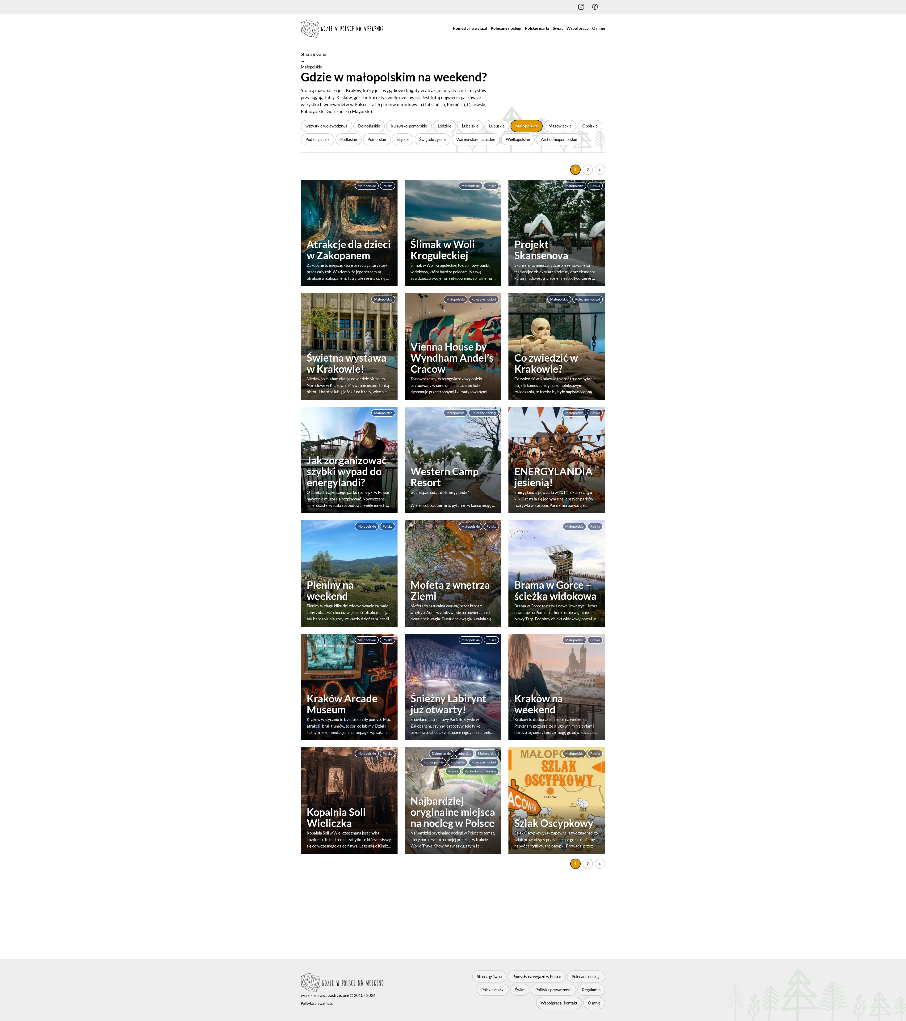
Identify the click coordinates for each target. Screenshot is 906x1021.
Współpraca (577, 28)
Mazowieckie (560, 125)
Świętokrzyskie (432, 139)
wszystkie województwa (327, 125)
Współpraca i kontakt (559, 1003)
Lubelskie (470, 125)
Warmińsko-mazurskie (475, 139)
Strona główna (313, 54)
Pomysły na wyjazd (470, 28)
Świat (558, 28)
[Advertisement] (453, 908)
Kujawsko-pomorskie (409, 125)
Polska (387, 186)
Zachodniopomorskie (559, 139)
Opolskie (590, 125)
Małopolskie (526, 125)
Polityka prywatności (317, 1003)
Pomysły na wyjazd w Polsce (536, 976)
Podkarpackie (318, 139)
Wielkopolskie (518, 139)
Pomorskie (377, 139)
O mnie (598, 28)
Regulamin (591, 989)
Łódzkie (444, 125)
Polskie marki (537, 28)
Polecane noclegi (506, 28)
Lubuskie (497, 125)
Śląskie (403, 139)
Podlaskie (348, 139)
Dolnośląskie (369, 125)
